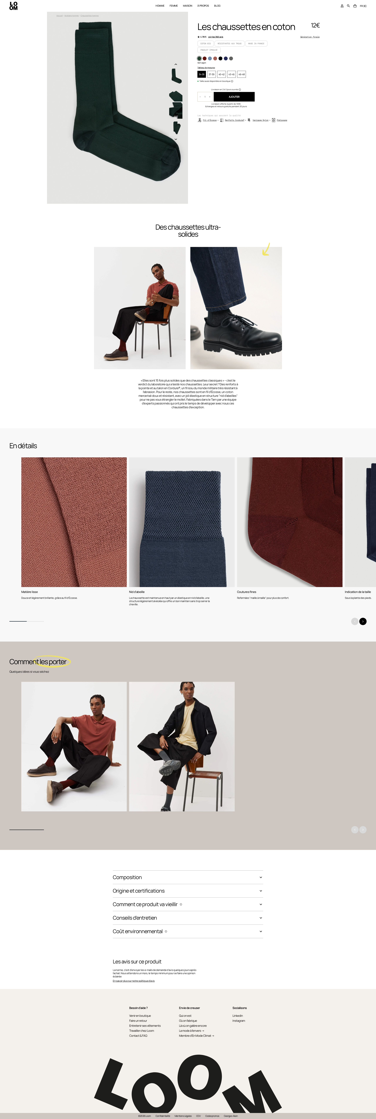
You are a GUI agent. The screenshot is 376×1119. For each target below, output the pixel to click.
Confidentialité (163, 1116)
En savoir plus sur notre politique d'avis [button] (134, 981)
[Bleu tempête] (210, 58)
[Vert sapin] (199, 58)
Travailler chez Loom (141, 1031)
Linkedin (238, 1016)
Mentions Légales (183, 1116)
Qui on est (185, 1016)
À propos (203, 5)
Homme (160, 5)
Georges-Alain (231, 1116)
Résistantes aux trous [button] (230, 43)
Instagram (239, 1021)
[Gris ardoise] (231, 58)
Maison (187, 5)
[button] (355, 5)
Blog (217, 5)
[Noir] (220, 58)
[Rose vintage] (215, 58)
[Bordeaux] (205, 58)
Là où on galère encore (193, 1026)
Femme (174, 5)
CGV (198, 1116)
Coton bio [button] (205, 43)
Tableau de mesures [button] (206, 67)
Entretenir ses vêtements (145, 1026)
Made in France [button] (256, 43)
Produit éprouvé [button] (209, 50)
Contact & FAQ (138, 1036)
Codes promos (212, 1116)
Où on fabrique (188, 1021)
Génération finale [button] (310, 37)
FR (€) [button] (363, 6)
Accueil (59, 16)
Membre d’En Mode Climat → (196, 1036)
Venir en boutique (140, 1016)
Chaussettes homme (89, 16)
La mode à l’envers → (191, 1031)
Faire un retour (138, 1021)
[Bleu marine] (226, 58)
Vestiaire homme (71, 16)
